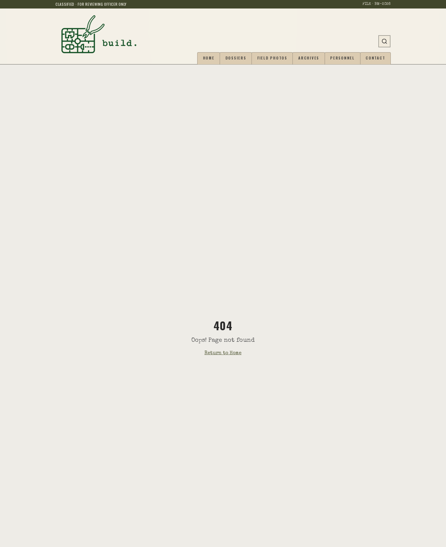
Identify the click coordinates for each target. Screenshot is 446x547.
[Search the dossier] (384, 41)
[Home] (99, 34)
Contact (375, 58)
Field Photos (272, 58)
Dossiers (235, 58)
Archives (308, 58)
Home (209, 58)
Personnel (342, 58)
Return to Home (223, 353)
